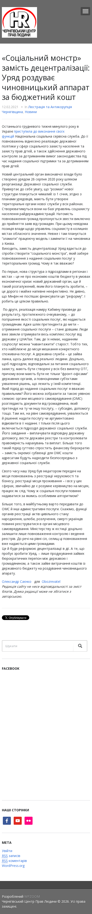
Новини (31, 112)
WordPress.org (13, 865)
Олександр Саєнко (16, 581)
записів (11, 855)
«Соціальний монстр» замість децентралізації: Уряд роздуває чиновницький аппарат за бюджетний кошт (46, 77)
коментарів (14, 860)
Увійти (7, 851)
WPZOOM (32, 896)
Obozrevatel (51, 581)
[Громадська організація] (19, 22)
